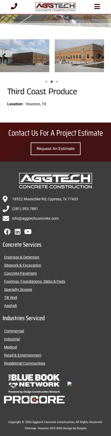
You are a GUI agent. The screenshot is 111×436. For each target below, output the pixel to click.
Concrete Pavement (20, 273)
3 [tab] (57, 81)
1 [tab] (46, 81)
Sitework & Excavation (22, 265)
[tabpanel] (79, 55)
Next (99, 55)
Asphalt (10, 306)
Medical (10, 347)
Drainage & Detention (21, 257)
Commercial (14, 331)
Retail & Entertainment (22, 355)
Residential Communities (24, 363)
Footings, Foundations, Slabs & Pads (34, 281)
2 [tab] (51, 81)
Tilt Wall (10, 297)
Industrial (12, 339)
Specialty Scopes (18, 289)
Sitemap (30, 428)
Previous (4, 55)
